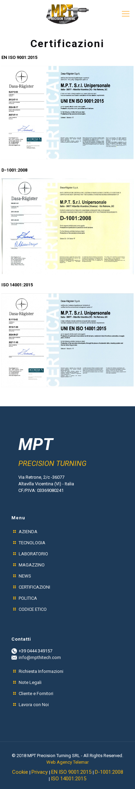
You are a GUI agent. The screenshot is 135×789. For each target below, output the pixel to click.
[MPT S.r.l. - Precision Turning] (67, 13)
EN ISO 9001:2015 (72, 772)
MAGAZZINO (32, 564)
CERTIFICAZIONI (34, 587)
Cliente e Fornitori (36, 693)
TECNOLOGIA (32, 542)
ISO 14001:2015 (68, 778)
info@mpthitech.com (40, 657)
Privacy (40, 772)
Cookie (20, 772)
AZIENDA (28, 531)
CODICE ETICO (33, 609)
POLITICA (28, 598)
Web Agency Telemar (67, 762)
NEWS (25, 576)
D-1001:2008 (109, 772)
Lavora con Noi (34, 704)
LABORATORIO (33, 553)
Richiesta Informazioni (41, 671)
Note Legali (30, 682)
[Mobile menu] (126, 14)
